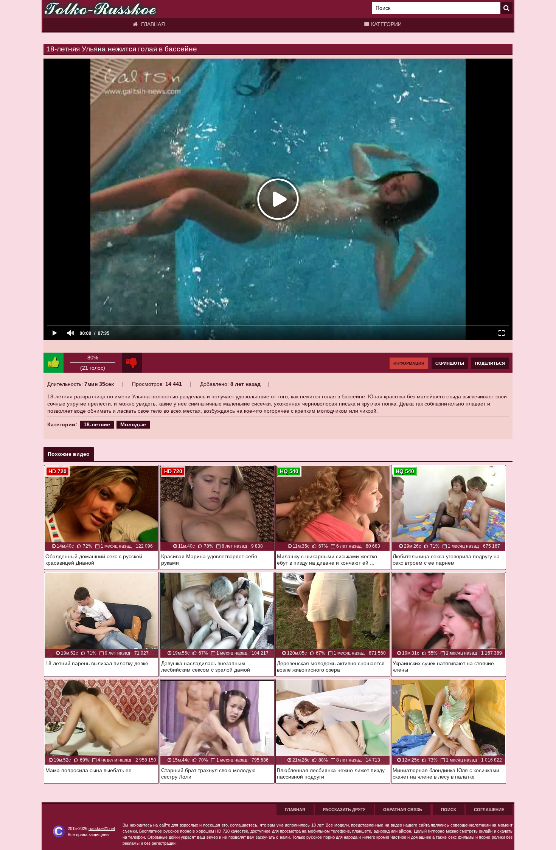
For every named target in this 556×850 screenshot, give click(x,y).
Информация (408, 363)
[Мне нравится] (53, 363)
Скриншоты (449, 363)
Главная (152, 24)
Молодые (133, 424)
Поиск (448, 809)
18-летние (97, 424)
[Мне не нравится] (132, 363)
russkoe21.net (102, 828)
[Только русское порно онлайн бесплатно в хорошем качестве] (100, 9)
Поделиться (490, 363)
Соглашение (489, 809)
